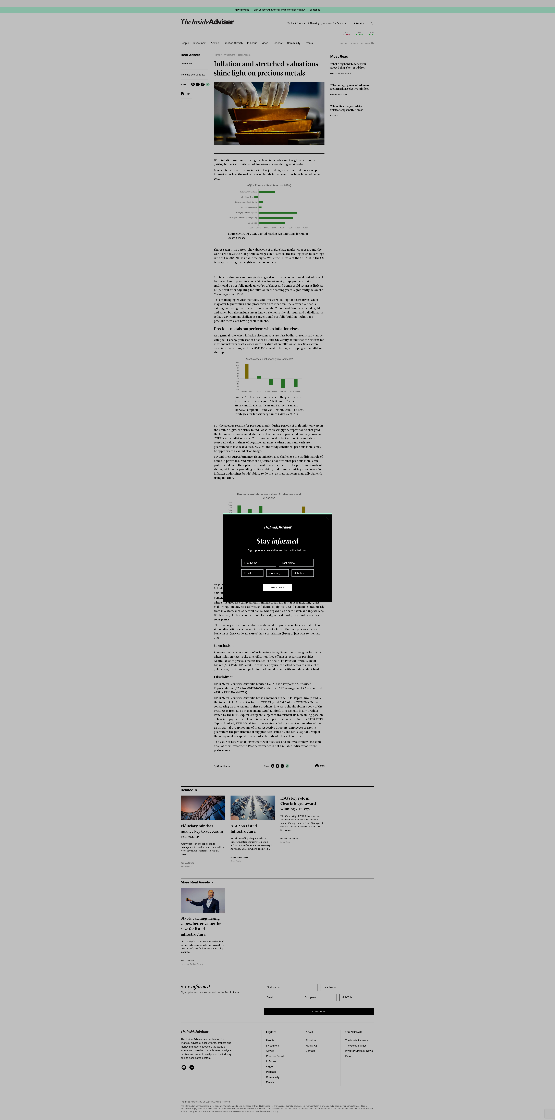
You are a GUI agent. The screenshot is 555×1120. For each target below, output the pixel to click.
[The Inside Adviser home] (278, 527)
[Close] (327, 518)
